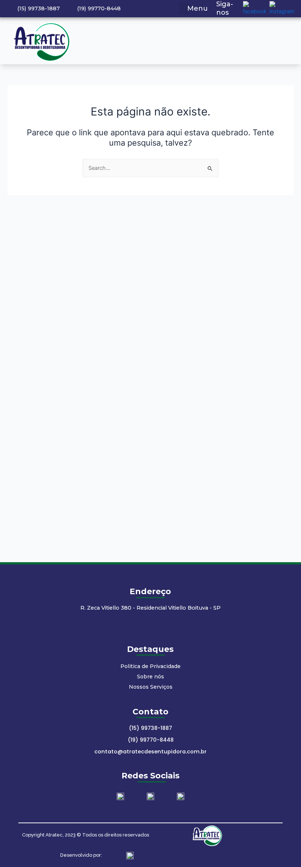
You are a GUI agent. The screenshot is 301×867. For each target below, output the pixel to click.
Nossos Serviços (151, 687)
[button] (184, 9)
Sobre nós (150, 676)
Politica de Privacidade (150, 666)
